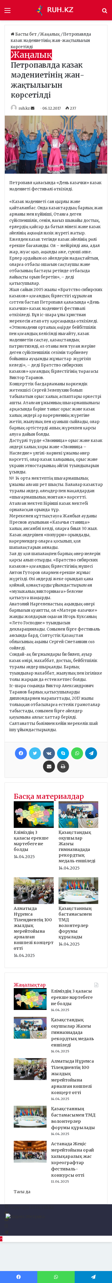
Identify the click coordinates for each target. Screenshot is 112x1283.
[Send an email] (33, 108)
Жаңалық (50, 34)
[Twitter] (35, 753)
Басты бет (26, 34)
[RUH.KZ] (56, 10)
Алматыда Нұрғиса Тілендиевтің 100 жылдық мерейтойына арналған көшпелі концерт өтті (33, 928)
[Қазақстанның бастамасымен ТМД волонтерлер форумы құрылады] (79, 902)
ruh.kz (24, 108)
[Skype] (63, 753)
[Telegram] (91, 753)
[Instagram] (6, 1226)
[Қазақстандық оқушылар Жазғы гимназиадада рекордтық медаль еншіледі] (79, 826)
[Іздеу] (105, 12)
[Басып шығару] (63, 766)
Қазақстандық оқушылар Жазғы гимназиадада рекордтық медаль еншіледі (77, 847)
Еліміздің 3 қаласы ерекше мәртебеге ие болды (31, 841)
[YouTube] (6, 1220)
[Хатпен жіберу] (49, 766)
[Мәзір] (7, 12)
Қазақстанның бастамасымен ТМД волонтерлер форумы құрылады (75, 923)
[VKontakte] (49, 753)
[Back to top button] (1, 1238)
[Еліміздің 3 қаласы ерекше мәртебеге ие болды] (34, 826)
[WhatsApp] (77, 753)
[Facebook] (21, 753)
